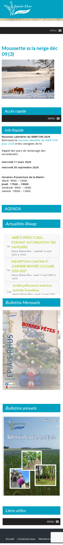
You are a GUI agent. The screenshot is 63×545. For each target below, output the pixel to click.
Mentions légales (48, 538)
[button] (53, 30)
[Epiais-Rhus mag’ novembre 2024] (31, 350)
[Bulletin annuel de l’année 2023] (31, 456)
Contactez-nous (26, 538)
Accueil (10, 538)
